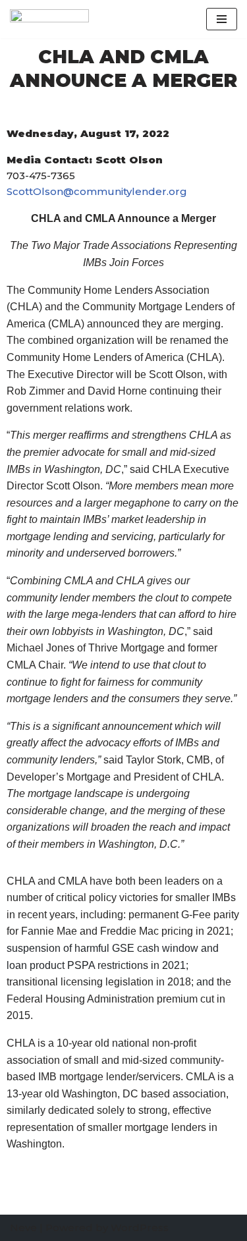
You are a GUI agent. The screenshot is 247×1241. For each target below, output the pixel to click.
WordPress (140, 1227)
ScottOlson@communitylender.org (97, 191)
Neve (23, 1227)
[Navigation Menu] (221, 19)
